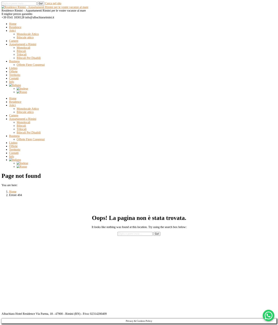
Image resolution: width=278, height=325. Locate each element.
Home (12, 191)
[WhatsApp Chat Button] (268, 315)
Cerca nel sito (53, 3)
